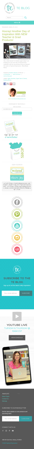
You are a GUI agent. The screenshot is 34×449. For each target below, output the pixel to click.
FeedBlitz (20, 115)
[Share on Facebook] (5, 83)
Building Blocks (7, 80)
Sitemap (4, 401)
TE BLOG (23, 8)
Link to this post (8, 76)
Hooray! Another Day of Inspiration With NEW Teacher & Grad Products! (16, 36)
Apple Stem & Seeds (21, 78)
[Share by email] (14, 83)
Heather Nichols (13, 72)
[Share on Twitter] (8, 83)
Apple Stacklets (12, 78)
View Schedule (17, 337)
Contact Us (5, 398)
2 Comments (7, 74)
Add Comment (16, 74)
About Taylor (5, 396)
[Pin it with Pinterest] (11, 83)
